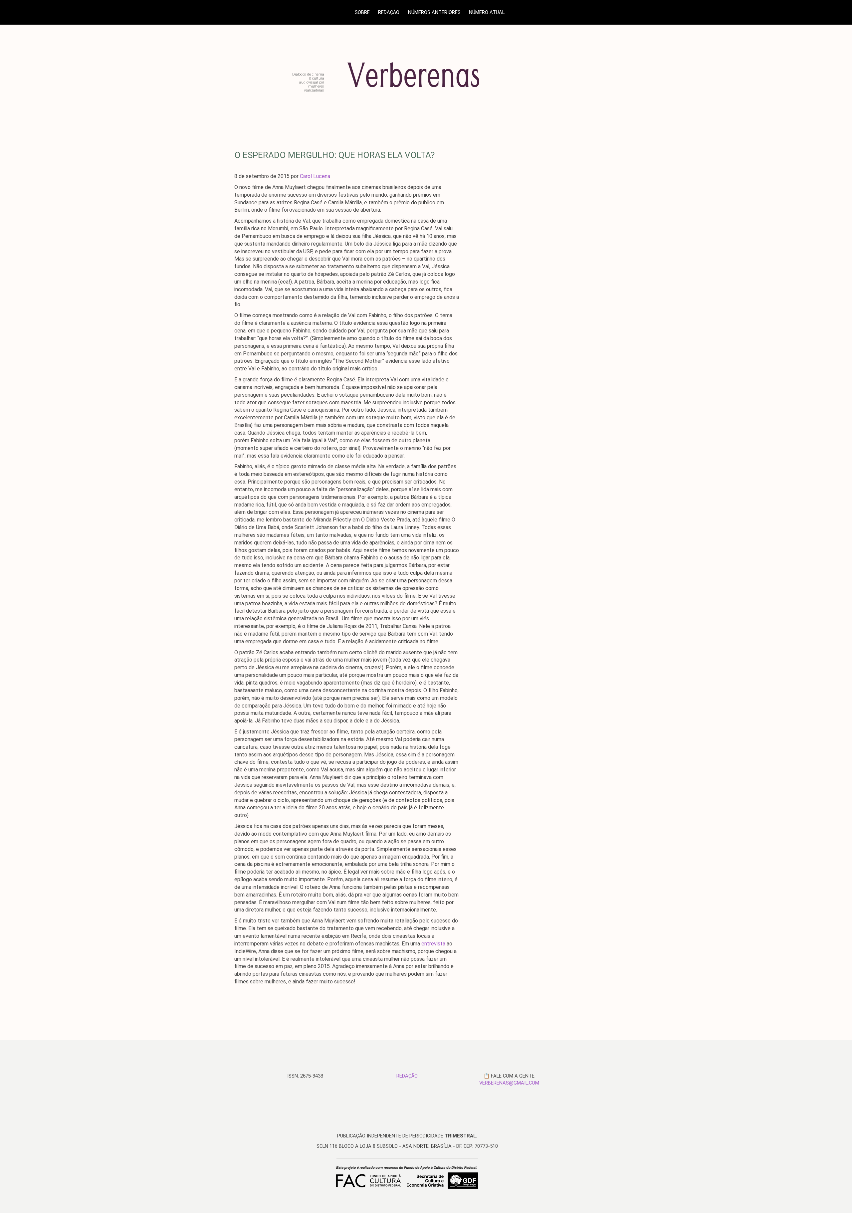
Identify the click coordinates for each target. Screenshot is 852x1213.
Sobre (362, 12)
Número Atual (487, 12)
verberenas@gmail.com (509, 1083)
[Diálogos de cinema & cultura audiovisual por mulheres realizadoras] (427, 90)
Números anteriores (434, 12)
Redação (388, 12)
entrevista (433, 943)
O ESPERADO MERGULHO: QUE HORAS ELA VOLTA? (334, 155)
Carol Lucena (315, 176)
